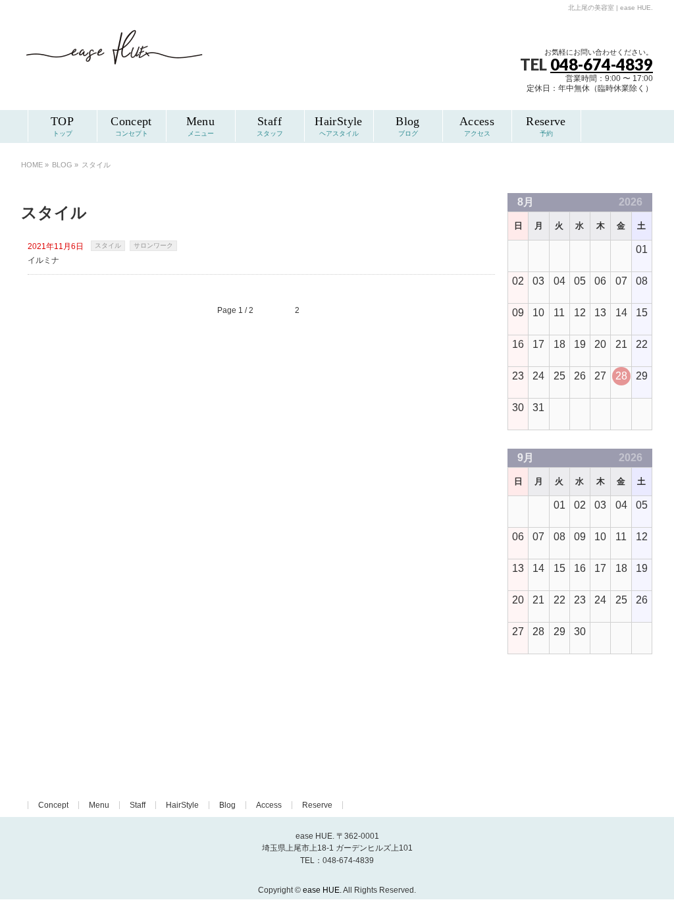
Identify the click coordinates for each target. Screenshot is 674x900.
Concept (53, 805)
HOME (32, 165)
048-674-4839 (601, 64)
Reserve (317, 805)
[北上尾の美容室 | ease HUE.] (114, 67)
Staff (137, 805)
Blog (227, 805)
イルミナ (43, 260)
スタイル (108, 245)
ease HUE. (322, 890)
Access (269, 805)
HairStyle (182, 805)
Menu (99, 805)
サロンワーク (153, 245)
